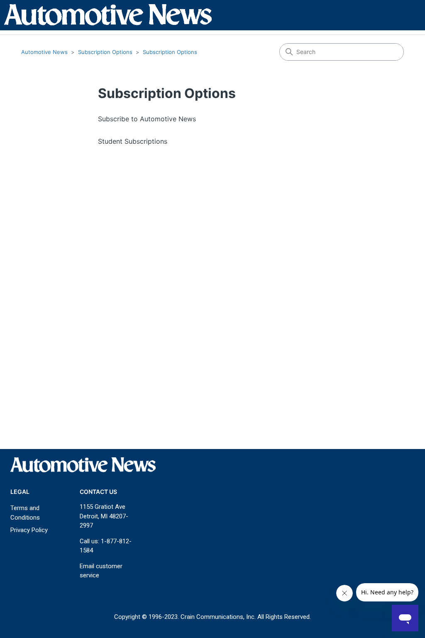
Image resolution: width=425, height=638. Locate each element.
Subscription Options (105, 52)
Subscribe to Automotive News (147, 119)
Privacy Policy (29, 530)
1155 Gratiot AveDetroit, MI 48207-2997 (104, 516)
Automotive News (44, 52)
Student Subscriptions (132, 141)
